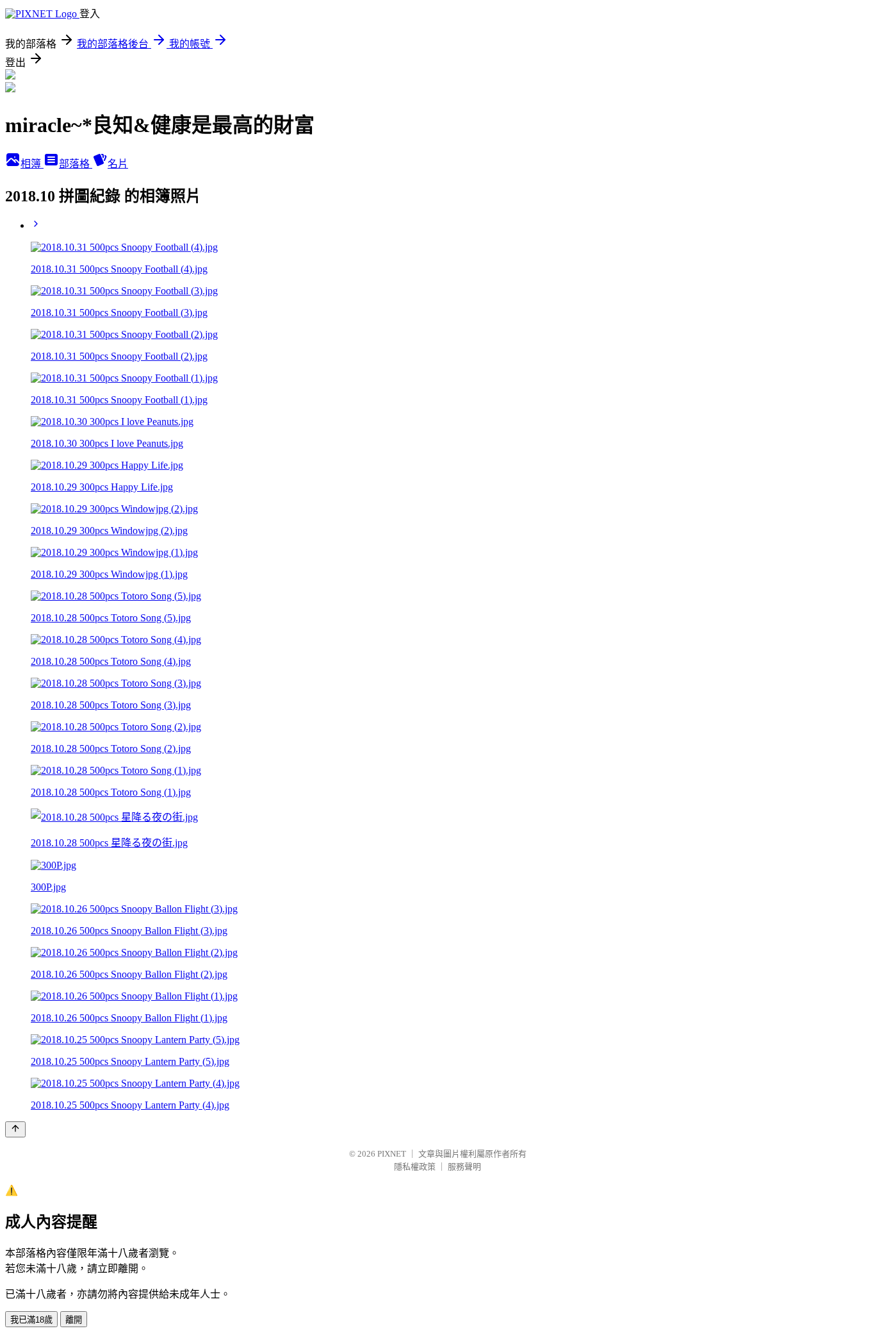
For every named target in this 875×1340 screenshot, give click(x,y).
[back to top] (15, 1129)
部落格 (75, 163)
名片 (118, 163)
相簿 (32, 163)
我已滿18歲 (31, 1320)
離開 (73, 1320)
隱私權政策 (415, 1166)
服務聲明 (464, 1166)
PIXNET (391, 1154)
